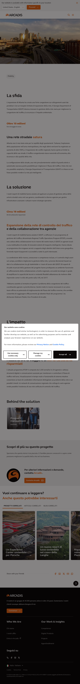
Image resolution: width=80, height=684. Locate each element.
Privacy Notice (43, 345)
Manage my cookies (38, 355)
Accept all (63, 354)
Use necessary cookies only (12, 355)
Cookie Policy (58, 345)
